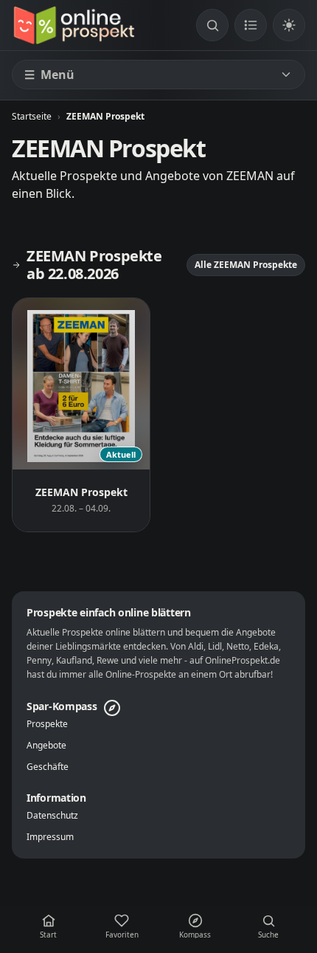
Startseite (32, 116)
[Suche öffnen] (212, 25)
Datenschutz (52, 816)
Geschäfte (48, 767)
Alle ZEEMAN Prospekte (246, 264)
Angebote (46, 745)
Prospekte (47, 724)
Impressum (50, 837)
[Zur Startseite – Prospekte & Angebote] (74, 25)
